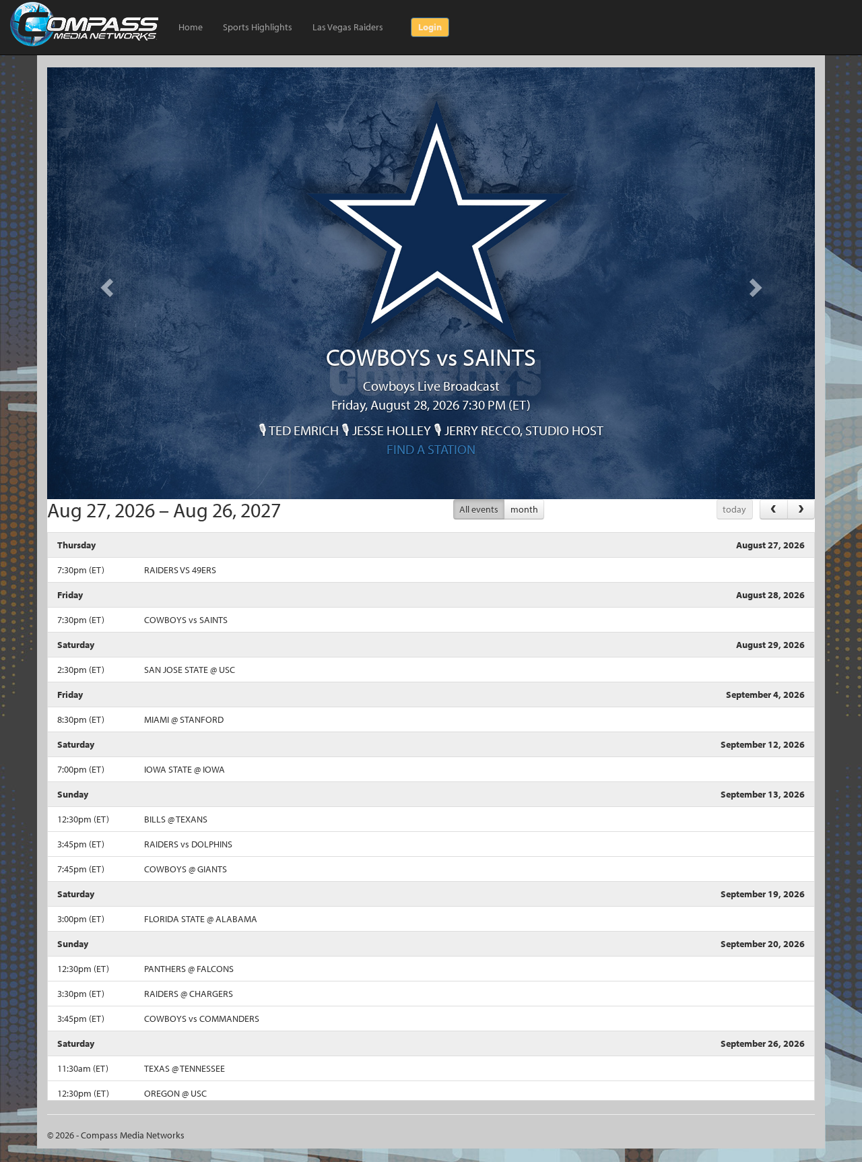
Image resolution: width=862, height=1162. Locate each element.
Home (190, 27)
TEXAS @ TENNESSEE (184, 1068)
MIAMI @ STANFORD (184, 719)
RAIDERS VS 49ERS (180, 570)
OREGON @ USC (175, 1093)
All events (478, 509)
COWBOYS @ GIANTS (185, 869)
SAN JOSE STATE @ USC (189, 670)
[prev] (773, 509)
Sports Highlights (257, 27)
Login (430, 27)
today (734, 509)
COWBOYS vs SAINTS (186, 620)
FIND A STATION (431, 449)
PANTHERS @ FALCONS (189, 969)
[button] (104, 283)
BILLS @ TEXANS (175, 819)
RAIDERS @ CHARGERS (188, 994)
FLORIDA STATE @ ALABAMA (200, 919)
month (524, 509)
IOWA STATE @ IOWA (184, 769)
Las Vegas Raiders (347, 27)
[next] (801, 509)
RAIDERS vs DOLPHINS (188, 844)
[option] (431, 401)
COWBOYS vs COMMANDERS (201, 1018)
